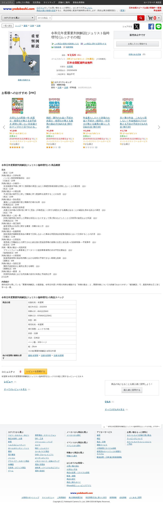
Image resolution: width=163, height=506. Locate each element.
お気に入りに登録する (137, 44)
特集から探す (72, 456)
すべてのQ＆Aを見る (114, 409)
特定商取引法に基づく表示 (96, 497)
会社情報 (122, 497)
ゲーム (10, 471)
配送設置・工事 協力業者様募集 (109, 457)
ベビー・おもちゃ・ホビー (18, 435)
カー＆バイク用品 (42, 451)
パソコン (11, 458)
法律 (59, 87)
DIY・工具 (39, 438)
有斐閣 (70, 66)
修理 (98, 435)
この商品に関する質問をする (95, 44)
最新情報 (69, 47)
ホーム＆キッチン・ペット (18, 448)
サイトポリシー (48, 497)
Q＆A (107, 401)
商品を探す (71, 479)
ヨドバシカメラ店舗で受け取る (139, 435)
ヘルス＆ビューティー (17, 445)
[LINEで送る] (158, 29)
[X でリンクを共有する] (136, 29)
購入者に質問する (132, 390)
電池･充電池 (40, 464)
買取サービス (102, 445)
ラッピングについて (135, 438)
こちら (89, 8)
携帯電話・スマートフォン (45, 435)
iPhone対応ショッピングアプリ (79, 485)
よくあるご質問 (135, 497)
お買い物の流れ (73, 466)
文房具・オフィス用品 (17, 468)
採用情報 (113, 497)
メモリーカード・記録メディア (47, 461)
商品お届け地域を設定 (46, 10)
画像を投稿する (24, 80)
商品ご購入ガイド (74, 482)
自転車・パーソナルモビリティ (47, 468)
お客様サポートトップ (30, 497)
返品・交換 (101, 442)
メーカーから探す (74, 435)
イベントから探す (74, 445)
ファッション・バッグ (44, 442)
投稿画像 (57, 47)
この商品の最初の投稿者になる (66, 44)
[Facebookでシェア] (151, 29)
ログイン (40, 8)
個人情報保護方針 (76, 497)
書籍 (53, 85)
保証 (98, 438)
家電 (10, 442)
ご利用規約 (61, 497)
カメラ (37, 445)
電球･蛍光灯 (40, 471)
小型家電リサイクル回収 (106, 448)
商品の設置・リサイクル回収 (78, 472)
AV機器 (11, 464)
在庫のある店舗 (135, 54)
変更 (122, 10)
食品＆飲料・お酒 (15, 438)
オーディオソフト (42, 458)
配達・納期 (71, 476)
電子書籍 (11, 454)
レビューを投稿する (35, 371)
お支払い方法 (72, 469)
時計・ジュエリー (42, 448)
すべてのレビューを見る (15, 389)
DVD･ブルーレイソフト (44, 454)
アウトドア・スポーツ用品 (18, 461)
